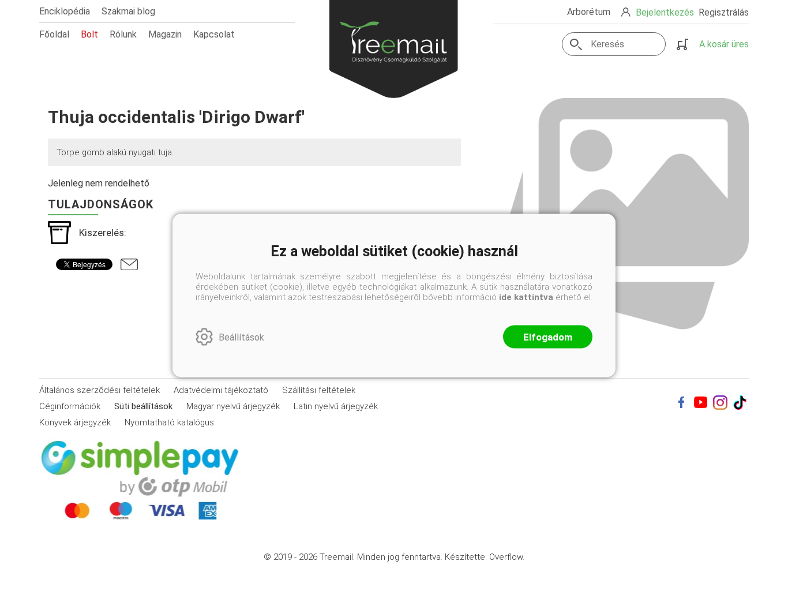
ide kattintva (526, 297)
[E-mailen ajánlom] (129, 264)
